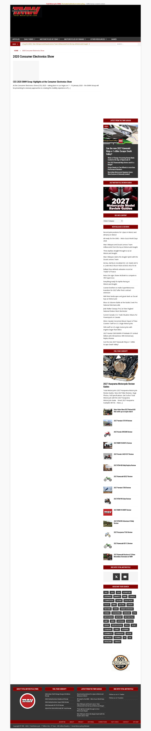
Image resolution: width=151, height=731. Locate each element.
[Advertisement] (92, 21)
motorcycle (129, 617)
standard (107, 629)
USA (130, 638)
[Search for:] (127, 44)
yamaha (117, 642)
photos (130, 621)
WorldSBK (108, 642)
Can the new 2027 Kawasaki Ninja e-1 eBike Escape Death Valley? (119, 151)
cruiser (118, 601)
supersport (119, 633)
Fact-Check (115, 722)
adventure (127, 592)
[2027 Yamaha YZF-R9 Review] (107, 423)
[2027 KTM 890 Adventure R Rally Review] (107, 523)
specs (127, 625)
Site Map (136, 722)
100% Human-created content (95, 4)
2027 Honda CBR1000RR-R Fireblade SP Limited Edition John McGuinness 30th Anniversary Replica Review (120, 335)
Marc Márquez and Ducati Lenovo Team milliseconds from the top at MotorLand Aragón (90, 705)
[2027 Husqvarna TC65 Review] (107, 534)
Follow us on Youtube (116, 698)
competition (108, 601)
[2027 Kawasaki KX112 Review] (107, 545)
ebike (114, 605)
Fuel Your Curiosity (121, 351)
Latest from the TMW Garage (120, 120)
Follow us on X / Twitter (116, 694)
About (72, 722)
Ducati (106, 605)
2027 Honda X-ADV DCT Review (124, 454)
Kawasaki (127, 613)
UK (124, 638)
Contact (126, 722)
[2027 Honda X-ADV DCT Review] (107, 456)
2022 (106, 592)
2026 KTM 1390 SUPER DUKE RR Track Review (58, 708)
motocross (108, 617)
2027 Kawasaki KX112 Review (123, 543)
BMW (124, 596)
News (112, 621)
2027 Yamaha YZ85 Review (122, 488)
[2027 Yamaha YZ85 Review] (107, 490)
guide (116, 609)
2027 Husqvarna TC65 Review (123, 532)
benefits (117, 596)
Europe (130, 605)
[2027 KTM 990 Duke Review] (107, 501)
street (117, 629)
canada (132, 596)
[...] (122, 403)
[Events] (26, 70)
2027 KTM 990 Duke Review (122, 499)
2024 (118, 592)
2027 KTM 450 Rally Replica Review (125, 465)
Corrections (102, 722)
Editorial (91, 722)
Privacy (80, 722)
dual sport (129, 601)
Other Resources (97, 39)
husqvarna (117, 613)
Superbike (125, 629)
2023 (112, 592)
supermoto (108, 633)
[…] (69, 88)
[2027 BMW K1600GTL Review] (107, 445)
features (107, 609)
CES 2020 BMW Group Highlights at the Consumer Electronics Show (42, 81)
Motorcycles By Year (49, 39)
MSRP (106, 621)
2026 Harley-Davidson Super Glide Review (57, 702)
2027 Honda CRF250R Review (123, 432)
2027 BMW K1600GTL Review (123, 443)
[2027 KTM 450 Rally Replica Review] (107, 467)
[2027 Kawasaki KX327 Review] (107, 479)
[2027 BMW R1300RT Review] (107, 512)
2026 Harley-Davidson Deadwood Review (56, 699)
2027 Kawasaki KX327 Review (123, 476)
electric (121, 605)
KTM (134, 613)
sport (134, 625)
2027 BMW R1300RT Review (122, 510)
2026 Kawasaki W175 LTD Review (54, 705)
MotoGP (119, 617)
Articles (16, 39)
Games (114, 39)
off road (121, 621)
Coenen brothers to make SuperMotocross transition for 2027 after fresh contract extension (118, 290)
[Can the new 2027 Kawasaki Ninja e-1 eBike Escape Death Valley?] (120, 143)
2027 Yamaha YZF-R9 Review (123, 421)
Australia (107, 596)
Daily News (28, 39)
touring (118, 638)
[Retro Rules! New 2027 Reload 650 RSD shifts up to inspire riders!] (107, 412)
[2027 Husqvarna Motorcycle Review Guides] (120, 368)
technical (108, 638)
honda (106, 613)
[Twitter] (116, 576)
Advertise (62, 722)
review (106, 625)
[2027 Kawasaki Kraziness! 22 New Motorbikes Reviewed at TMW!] (107, 557)
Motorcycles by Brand (74, 39)
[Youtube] (124, 576)
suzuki (129, 633)
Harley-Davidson (127, 609)
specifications (117, 625)
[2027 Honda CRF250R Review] (107, 434)
